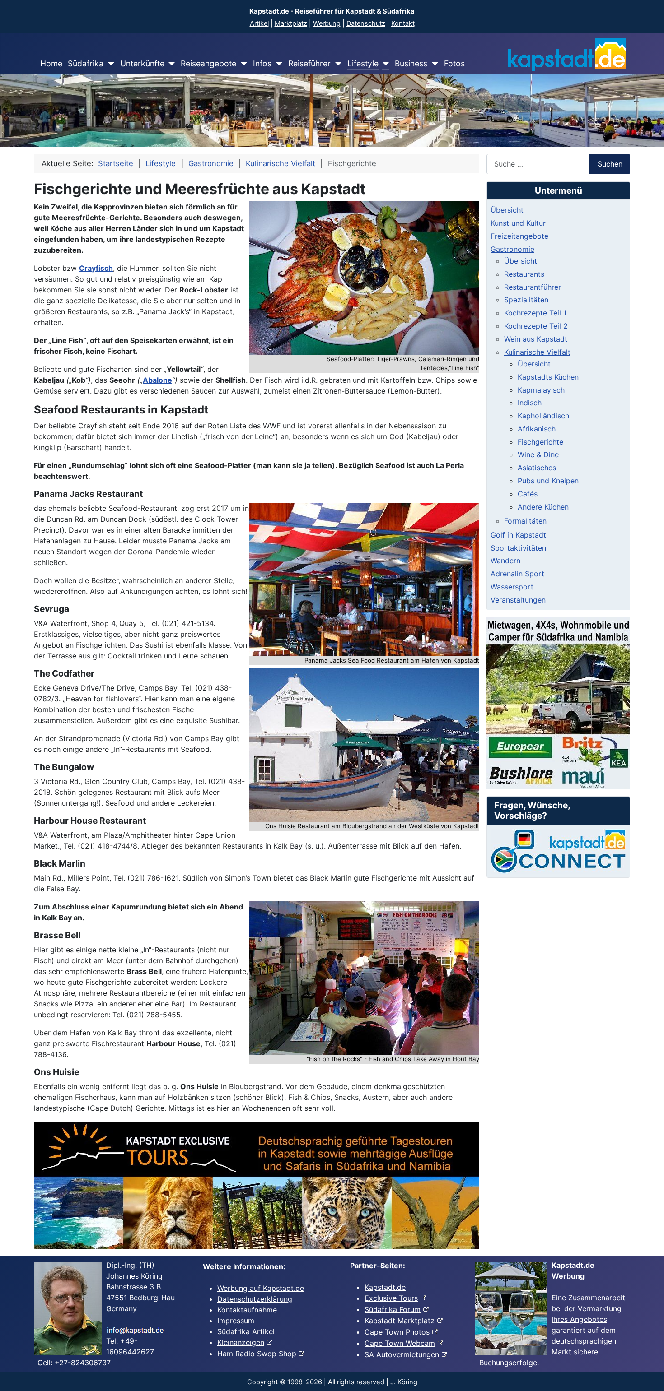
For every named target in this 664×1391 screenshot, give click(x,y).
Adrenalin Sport (517, 573)
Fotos (454, 63)
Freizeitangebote (519, 236)
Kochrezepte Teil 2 (536, 325)
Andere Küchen (543, 506)
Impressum (235, 1320)
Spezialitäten (526, 299)
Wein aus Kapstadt (535, 338)
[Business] (433, 64)
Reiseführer (309, 63)
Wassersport (512, 586)
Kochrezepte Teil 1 (535, 312)
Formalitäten (525, 520)
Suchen (610, 163)
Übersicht (507, 209)
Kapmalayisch (541, 389)
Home (51, 63)
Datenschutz (365, 23)
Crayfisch (96, 268)
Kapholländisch (543, 415)
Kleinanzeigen (240, 1342)
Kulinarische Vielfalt (537, 352)
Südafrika (85, 63)
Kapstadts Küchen (548, 376)
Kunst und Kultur (518, 222)
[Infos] (277, 64)
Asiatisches (537, 467)
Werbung (327, 23)
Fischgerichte (540, 441)
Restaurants (524, 273)
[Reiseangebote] (242, 64)
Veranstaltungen (518, 599)
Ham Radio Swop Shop (256, 1353)
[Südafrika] (109, 64)
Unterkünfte (142, 63)
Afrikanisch (537, 428)
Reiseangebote (208, 63)
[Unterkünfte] (170, 64)
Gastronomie (512, 249)
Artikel (259, 23)
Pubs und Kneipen (548, 480)
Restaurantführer (532, 287)
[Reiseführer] (336, 64)
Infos (262, 63)
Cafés (528, 493)
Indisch (530, 402)
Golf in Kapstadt (518, 534)
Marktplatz (291, 23)
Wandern (505, 560)
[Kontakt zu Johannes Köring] (558, 851)
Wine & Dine (538, 454)
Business (411, 63)
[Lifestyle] (384, 64)
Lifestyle (363, 63)
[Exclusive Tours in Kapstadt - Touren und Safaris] (256, 1185)
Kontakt (403, 23)
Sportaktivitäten (518, 547)
